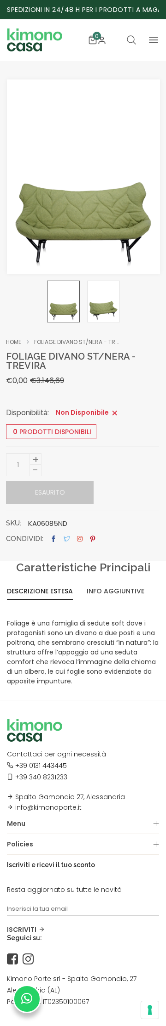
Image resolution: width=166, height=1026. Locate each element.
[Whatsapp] (27, 999)
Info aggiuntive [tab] (115, 592)
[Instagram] (30, 959)
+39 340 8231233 (41, 777)
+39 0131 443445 (41, 765)
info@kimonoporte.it (48, 807)
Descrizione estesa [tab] (40, 592)
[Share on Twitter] (67, 539)
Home (13, 342)
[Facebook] (15, 959)
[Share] (80, 539)
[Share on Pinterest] (92, 539)
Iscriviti (21, 929)
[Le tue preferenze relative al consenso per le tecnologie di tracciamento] (150, 1010)
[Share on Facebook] (53, 539)
